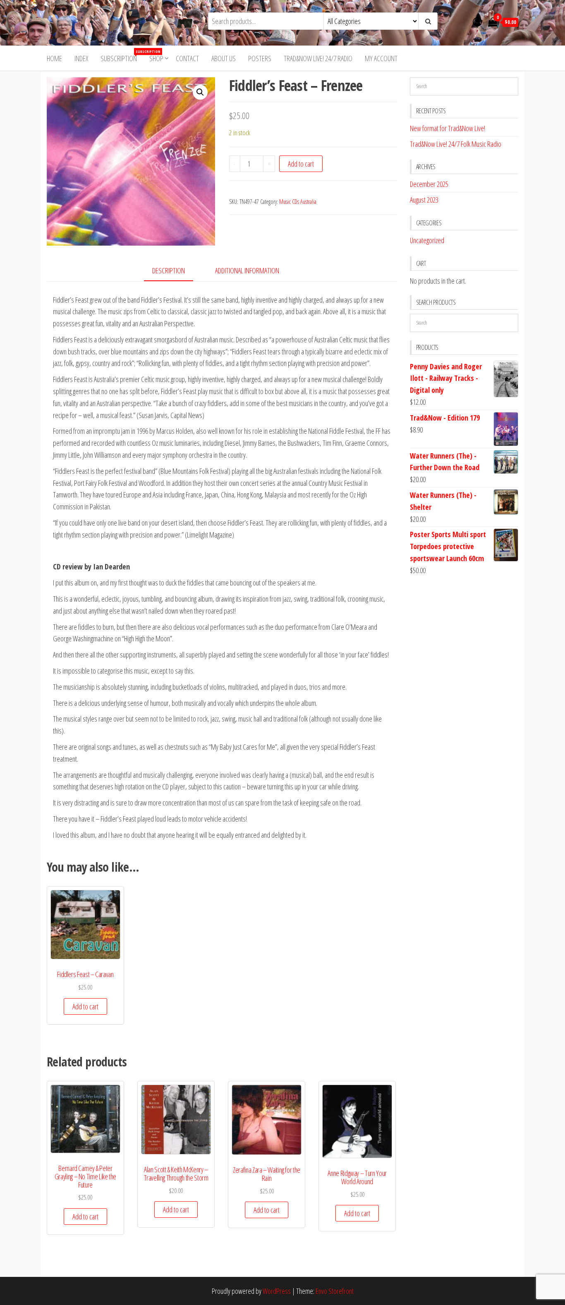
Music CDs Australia (297, 202)
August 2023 (424, 200)
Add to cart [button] (85, 1006)
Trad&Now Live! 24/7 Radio (318, 58)
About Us (223, 58)
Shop (156, 58)
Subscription (122, 56)
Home (54, 58)
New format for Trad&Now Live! (447, 128)
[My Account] (477, 21)
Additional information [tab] (247, 270)
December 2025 (429, 184)
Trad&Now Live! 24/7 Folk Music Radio (455, 144)
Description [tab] (168, 270)
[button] (200, 92)
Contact (187, 58)
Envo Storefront (335, 1291)
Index (81, 58)
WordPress (277, 1291)
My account (381, 58)
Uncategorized (427, 240)
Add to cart (301, 164)
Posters (259, 58)
